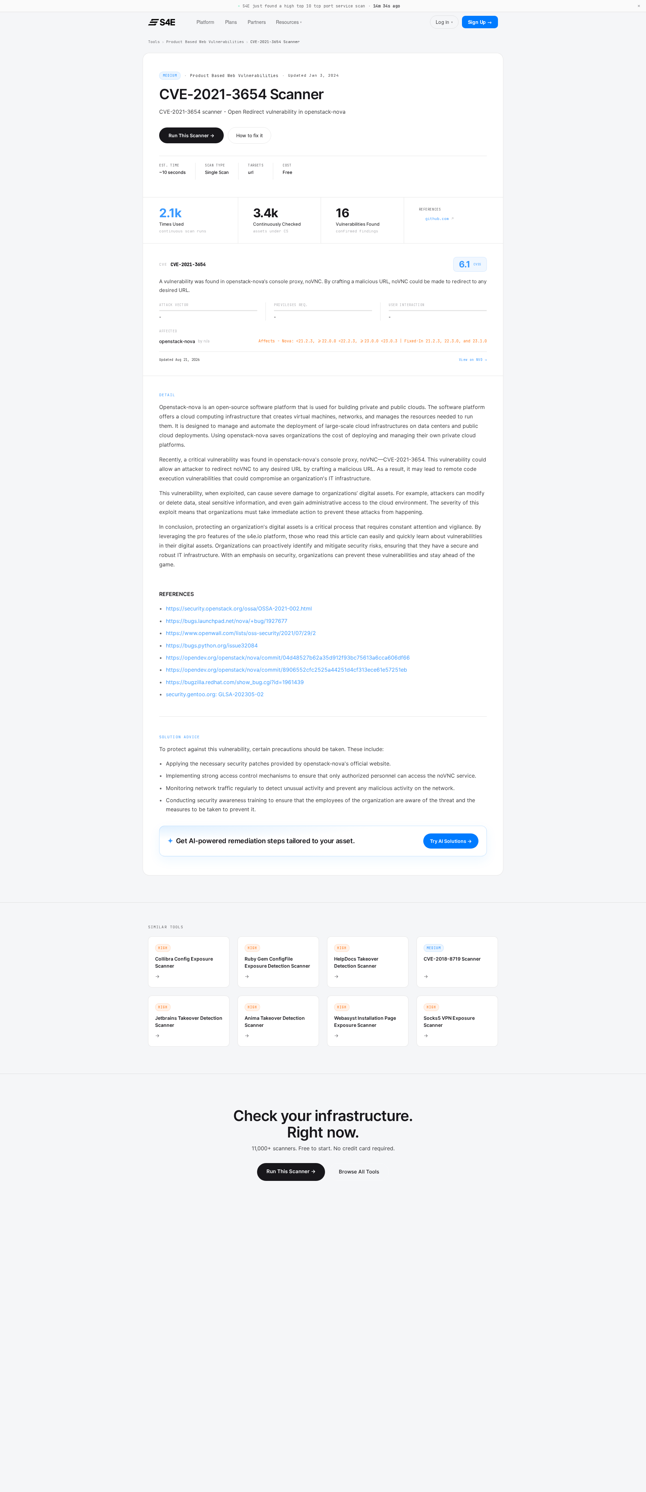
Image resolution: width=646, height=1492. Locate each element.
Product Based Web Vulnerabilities (205, 41)
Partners (257, 21)
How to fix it (249, 135)
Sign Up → (480, 21)
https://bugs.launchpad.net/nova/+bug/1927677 (227, 621)
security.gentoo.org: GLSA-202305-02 (215, 694)
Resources (289, 21)
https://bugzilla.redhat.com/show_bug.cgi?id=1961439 (236, 682)
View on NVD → (473, 360)
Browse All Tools (359, 1171)
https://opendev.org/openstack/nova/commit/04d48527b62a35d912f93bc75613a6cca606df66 (288, 657)
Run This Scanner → (191, 135)
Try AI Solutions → (451, 841)
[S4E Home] (161, 22)
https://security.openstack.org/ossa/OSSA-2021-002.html (240, 608)
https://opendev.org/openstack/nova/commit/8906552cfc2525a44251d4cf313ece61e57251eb (287, 669)
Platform (205, 21)
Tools (154, 41)
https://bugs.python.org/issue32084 (212, 645)
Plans (231, 21)
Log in (444, 21)
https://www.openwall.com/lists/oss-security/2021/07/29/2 (242, 633)
